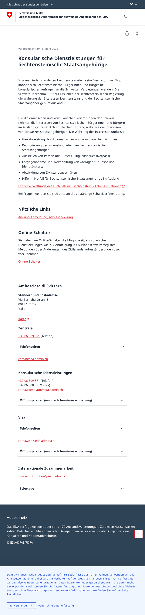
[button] (138, 534)
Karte (22, 319)
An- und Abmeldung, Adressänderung (45, 217)
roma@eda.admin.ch (33, 359)
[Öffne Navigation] (135, 17)
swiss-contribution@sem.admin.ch (43, 476)
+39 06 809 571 (29, 336)
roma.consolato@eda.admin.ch (40, 390)
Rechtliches (14, 594)
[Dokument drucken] (126, 33)
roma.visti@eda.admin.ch (36, 441)
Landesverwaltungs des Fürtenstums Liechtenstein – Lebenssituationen (69, 186)
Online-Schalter (29, 261)
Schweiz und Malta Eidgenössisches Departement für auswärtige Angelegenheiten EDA (63, 14)
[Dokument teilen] (135, 33)
